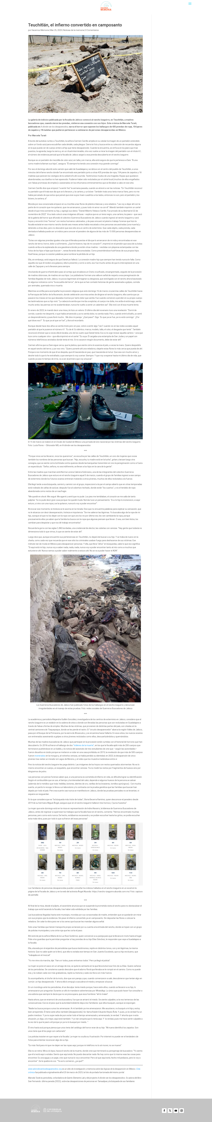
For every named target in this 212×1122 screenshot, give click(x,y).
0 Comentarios (92, 30)
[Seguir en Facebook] (164, 1110)
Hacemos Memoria (40, 30)
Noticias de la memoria (73, 30)
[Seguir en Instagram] (181, 1110)
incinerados (39, 756)
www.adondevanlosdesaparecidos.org (45, 1069)
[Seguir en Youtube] (175, 1110)
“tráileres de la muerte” (83, 745)
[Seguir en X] (170, 1110)
